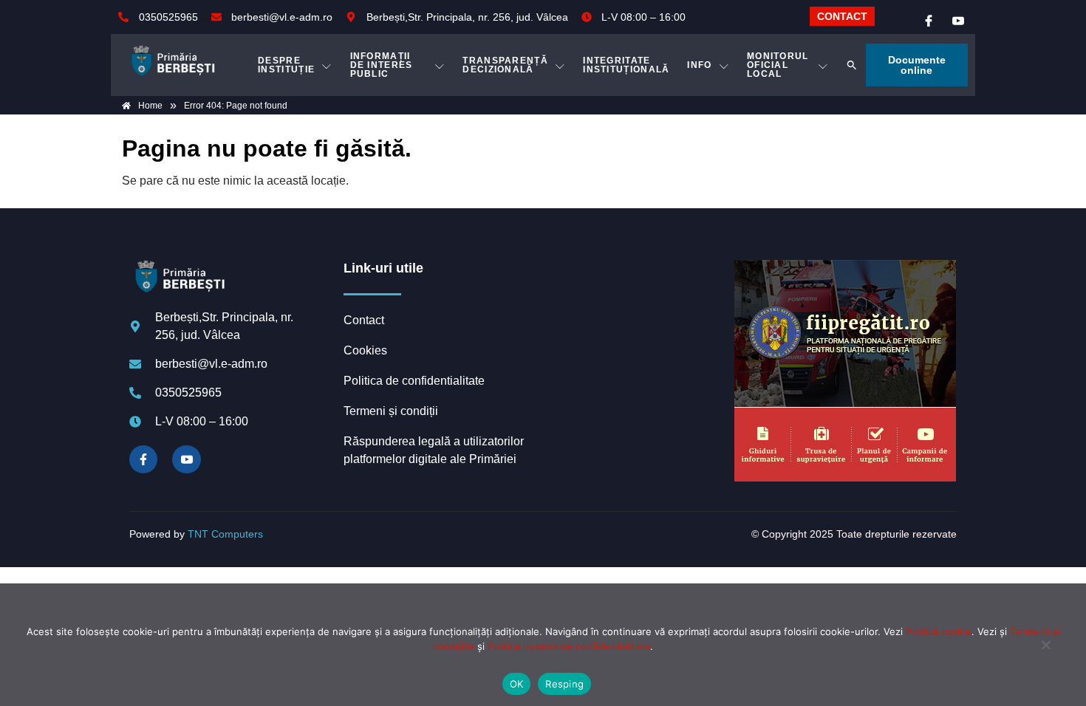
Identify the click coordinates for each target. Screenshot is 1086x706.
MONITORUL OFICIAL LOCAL (778, 65)
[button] (852, 65)
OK (517, 684)
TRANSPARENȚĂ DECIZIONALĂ (505, 65)
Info (699, 65)
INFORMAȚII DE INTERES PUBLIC (381, 65)
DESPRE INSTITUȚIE (286, 65)
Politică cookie (938, 631)
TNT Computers (225, 534)
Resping (564, 684)
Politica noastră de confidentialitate (569, 646)
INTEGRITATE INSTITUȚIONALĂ (626, 65)
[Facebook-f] (143, 459)
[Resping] (1045, 652)
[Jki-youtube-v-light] (186, 459)
